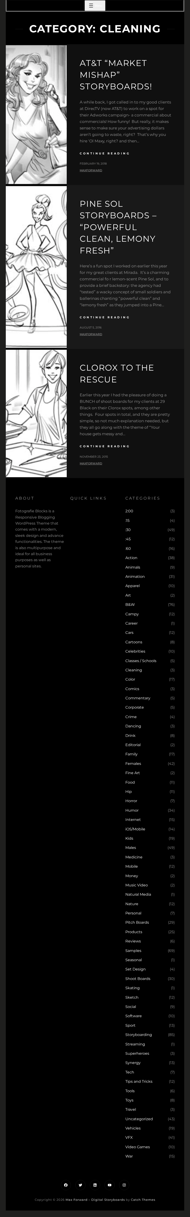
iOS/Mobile (135, 829)
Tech (129, 1072)
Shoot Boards (137, 978)
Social (130, 1006)
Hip (128, 791)
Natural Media (138, 894)
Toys (129, 1100)
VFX (129, 1137)
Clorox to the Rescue (117, 373)
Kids (129, 838)
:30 (128, 530)
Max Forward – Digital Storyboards (95, 1199)
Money (131, 876)
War (129, 1156)
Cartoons (133, 642)
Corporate (134, 707)
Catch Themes (143, 1199)
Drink (130, 735)
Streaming (135, 1044)
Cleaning (133, 670)
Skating (132, 988)
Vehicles (133, 1128)
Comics (132, 689)
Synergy (133, 1063)
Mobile (131, 866)
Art (128, 595)
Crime (131, 717)
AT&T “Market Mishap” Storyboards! (116, 74)
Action (131, 558)
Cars (129, 632)
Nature (131, 904)
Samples (133, 950)
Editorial (133, 745)
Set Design (135, 969)
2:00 (129, 511)
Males (130, 847)
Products (133, 932)
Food (130, 782)
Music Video (136, 885)
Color (130, 679)
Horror (131, 801)
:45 (128, 539)
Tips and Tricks (138, 1081)
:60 (128, 548)
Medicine (133, 857)
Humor (132, 810)
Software (133, 1016)
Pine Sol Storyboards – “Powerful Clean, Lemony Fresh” (118, 227)
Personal (133, 913)
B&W (130, 604)
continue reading (105, 153)
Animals (132, 567)
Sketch (132, 997)
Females (133, 763)
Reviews (133, 941)
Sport (130, 1025)
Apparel (132, 586)
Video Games (137, 1147)
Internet (133, 819)
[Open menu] (95, 5)
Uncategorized (139, 1119)
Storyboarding (138, 1034)
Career (131, 623)
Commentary (137, 698)
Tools (130, 1091)
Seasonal (133, 960)
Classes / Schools (140, 661)
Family (131, 754)
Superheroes (137, 1053)
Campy (132, 614)
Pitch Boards (137, 922)
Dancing (133, 726)
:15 (127, 520)
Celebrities (135, 651)
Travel (130, 1109)
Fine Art (132, 773)
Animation (135, 576)
